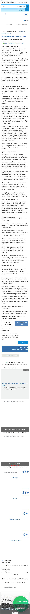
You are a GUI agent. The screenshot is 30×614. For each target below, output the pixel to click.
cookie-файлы (14, 604)
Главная (3, 31)
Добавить (23, 343)
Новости (9, 31)
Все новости (9, 24)
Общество (14, 31)
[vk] (21, 325)
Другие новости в (22, 322)
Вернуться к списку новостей (11, 355)
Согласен (15, 612)
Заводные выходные (22, 24)
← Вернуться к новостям (8, 323)
